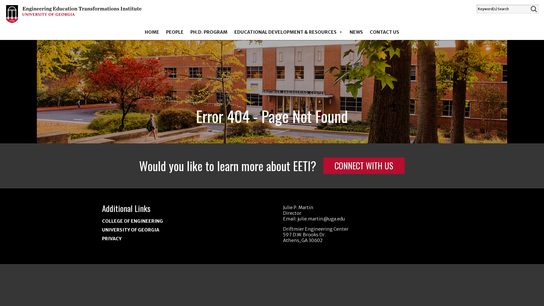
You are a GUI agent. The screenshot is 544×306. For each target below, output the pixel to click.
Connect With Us (364, 165)
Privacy (112, 238)
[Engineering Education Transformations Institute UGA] (74, 19)
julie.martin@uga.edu (321, 219)
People (175, 32)
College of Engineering (132, 221)
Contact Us (384, 32)
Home (152, 32)
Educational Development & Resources (285, 32)
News (356, 32)
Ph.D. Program (209, 32)
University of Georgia (130, 230)
